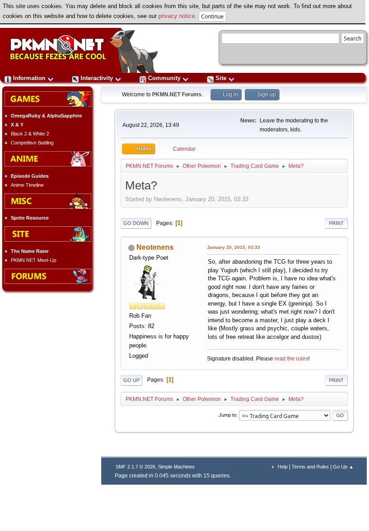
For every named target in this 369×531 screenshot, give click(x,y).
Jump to (227, 415)
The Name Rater (30, 251)
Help (283, 466)
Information (29, 78)
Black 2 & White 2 (30, 133)
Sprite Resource (30, 217)
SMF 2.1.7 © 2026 (135, 466)
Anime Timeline (27, 185)
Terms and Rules (310, 466)
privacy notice (176, 16)
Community (164, 78)
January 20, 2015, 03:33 (233, 247)
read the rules (291, 359)
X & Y (17, 124)
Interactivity (97, 78)
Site (221, 78)
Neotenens (155, 247)
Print (336, 223)
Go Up (131, 380)
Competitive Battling (32, 142)
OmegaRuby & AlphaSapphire (46, 115)
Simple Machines (176, 466)
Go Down (135, 223)
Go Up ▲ (343, 466)
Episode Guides (30, 176)
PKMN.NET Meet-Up (33, 260)
